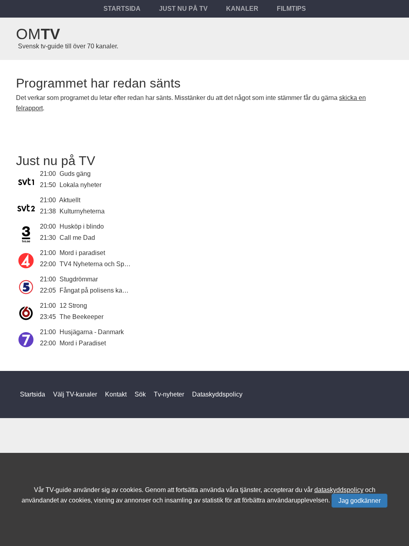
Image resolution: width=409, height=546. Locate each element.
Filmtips (291, 8)
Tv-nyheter (169, 394)
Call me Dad (77, 237)
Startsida (122, 8)
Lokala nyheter (80, 184)
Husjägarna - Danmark (92, 332)
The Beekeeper (81, 316)
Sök (140, 394)
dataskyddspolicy (338, 489)
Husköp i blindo (82, 226)
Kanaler (242, 8)
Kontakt (116, 394)
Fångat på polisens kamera (98, 290)
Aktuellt (69, 200)
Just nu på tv (183, 8)
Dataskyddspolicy (217, 394)
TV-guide (58, 489)
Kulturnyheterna (82, 211)
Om (38, 34)
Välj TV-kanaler (75, 394)
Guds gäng (75, 173)
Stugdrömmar (79, 279)
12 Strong (73, 305)
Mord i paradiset (82, 252)
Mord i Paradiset (83, 343)
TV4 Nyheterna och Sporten (99, 264)
